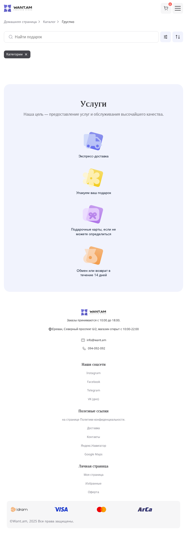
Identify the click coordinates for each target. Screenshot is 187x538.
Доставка (93, 428)
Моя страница (93, 475)
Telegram (93, 390)
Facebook (93, 382)
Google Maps (93, 454)
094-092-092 (96, 348)
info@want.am (96, 340)
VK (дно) (93, 399)
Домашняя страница (20, 22)
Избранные (93, 483)
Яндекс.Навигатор (93, 446)
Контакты (93, 437)
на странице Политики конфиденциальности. (93, 419)
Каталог (49, 22)
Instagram (93, 373)
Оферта (93, 492)
